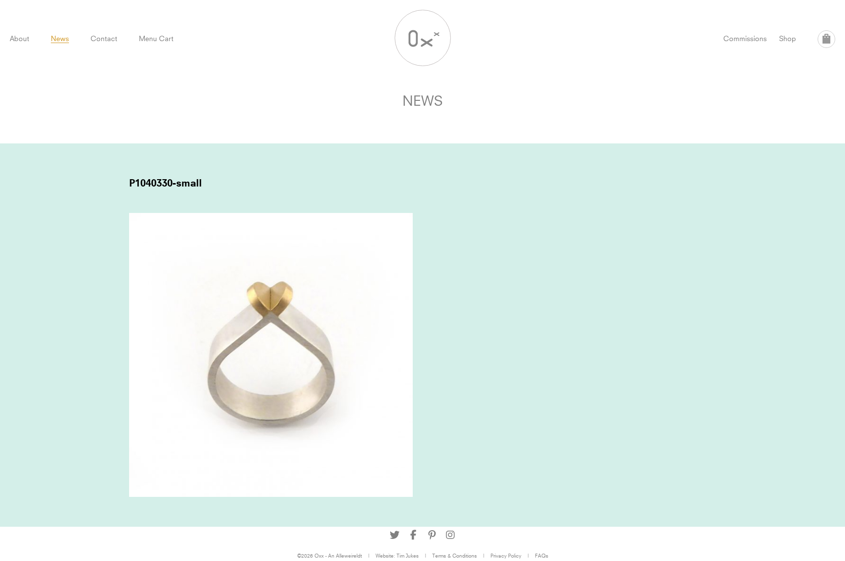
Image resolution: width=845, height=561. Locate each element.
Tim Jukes (408, 556)
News (60, 38)
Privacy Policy (505, 556)
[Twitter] (394, 535)
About (19, 38)
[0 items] (826, 39)
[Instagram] (450, 535)
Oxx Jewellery (423, 38)
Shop (787, 38)
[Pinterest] (431, 535)
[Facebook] (413, 535)
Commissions (745, 38)
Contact (103, 38)
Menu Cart (156, 38)
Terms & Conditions (454, 556)
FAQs (541, 556)
